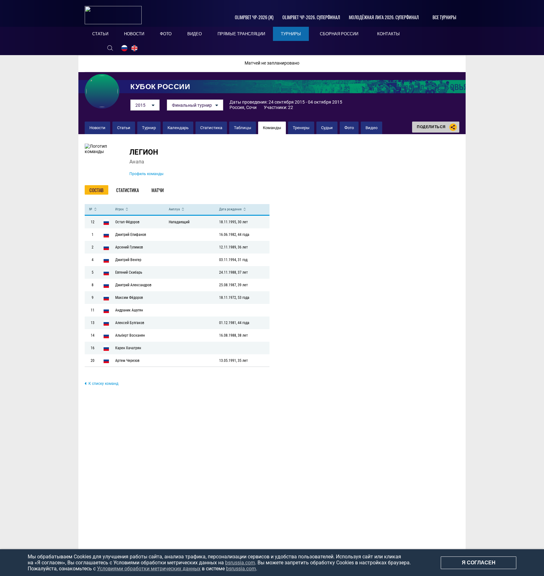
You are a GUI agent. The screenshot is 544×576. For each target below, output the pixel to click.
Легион (143, 152)
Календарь (178, 127)
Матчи (157, 189)
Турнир (149, 127)
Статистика (211, 127)
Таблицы (242, 127)
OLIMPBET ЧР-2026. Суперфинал (311, 17)
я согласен (479, 562)
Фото (349, 127)
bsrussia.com (240, 563)
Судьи (327, 127)
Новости (97, 127)
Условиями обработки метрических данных (149, 569)
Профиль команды (146, 174)
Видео (371, 127)
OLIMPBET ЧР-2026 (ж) (254, 17)
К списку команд (103, 383)
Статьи (123, 127)
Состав (96, 189)
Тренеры (301, 127)
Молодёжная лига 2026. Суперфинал (384, 17)
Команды (272, 127)
